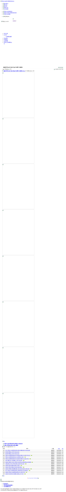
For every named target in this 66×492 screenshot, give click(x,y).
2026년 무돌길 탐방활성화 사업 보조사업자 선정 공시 (17, 468)
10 (37, 478)
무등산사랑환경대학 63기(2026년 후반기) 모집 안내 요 (17, 455)
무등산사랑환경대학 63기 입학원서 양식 (14, 457)
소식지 (5, 34)
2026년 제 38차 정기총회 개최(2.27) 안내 (14, 473)
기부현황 (6, 40)
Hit (62, 448)
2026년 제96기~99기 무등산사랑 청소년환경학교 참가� (18, 462)
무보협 (6, 69)
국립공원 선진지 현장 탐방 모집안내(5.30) (14, 463)
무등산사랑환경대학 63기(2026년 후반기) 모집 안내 (17, 458)
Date (59, 448)
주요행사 (6, 38)
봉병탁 (52, 450)
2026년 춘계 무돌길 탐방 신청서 (12, 465)
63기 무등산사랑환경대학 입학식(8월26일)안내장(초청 (17, 450)
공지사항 (6, 33)
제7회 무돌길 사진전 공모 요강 (12, 452)
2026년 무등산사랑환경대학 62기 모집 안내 (15, 472)
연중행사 (6, 39)
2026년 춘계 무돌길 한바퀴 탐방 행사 (13, 467)
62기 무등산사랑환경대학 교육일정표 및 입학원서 (16, 470)
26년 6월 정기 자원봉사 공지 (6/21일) (13, 460)
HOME (14, 20)
